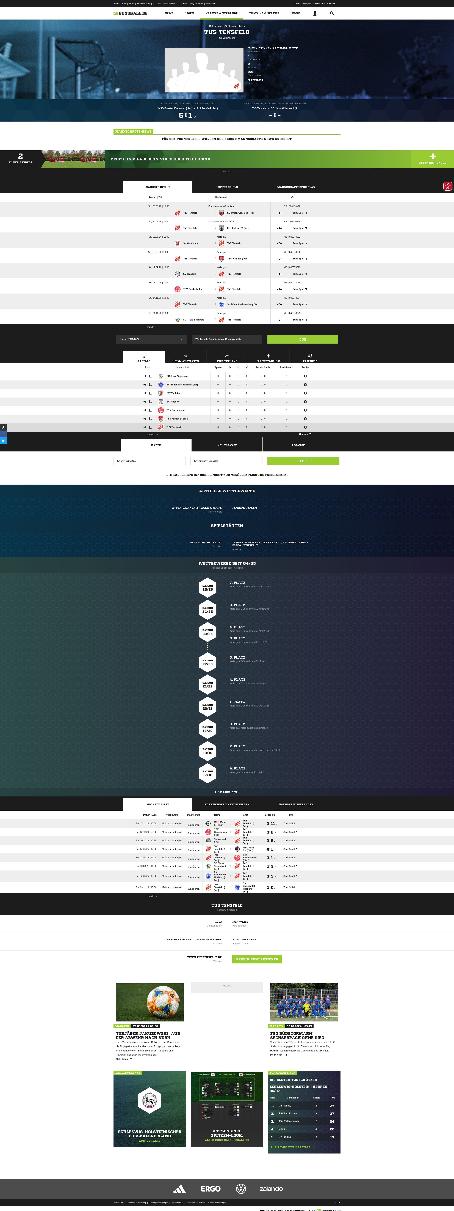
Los (302, 339)
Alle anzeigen (225, 792)
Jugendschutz (177, 1203)
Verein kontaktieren (257, 959)
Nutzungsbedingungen (158, 1203)
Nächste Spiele (158, 187)
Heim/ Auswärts (185, 361)
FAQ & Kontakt (196, 3)
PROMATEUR (120, 3)
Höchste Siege (158, 804)
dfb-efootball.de (143, 3)
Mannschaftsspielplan (296, 187)
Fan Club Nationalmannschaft (165, 3)
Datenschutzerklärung (136, 1203)
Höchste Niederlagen (296, 804)
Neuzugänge (227, 445)
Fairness (310, 361)
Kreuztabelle (268, 361)
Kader (156, 445)
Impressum (118, 1203)
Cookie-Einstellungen (217, 1203)
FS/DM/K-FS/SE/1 (244, 507)
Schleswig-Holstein (235, 26)
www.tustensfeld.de (204, 957)
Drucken (303, 434)
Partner (184, 3)
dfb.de (131, 3)
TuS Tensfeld (227, 905)
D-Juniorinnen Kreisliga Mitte (273, 48)
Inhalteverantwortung (196, 1203)
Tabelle (144, 361)
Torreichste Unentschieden (227, 804)
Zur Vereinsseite (227, 38)
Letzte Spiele (227, 187)
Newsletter (210, 3)
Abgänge (298, 445)
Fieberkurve (227, 361)
